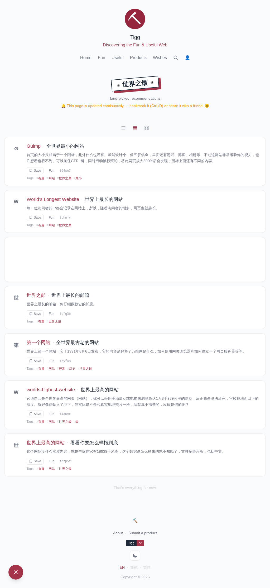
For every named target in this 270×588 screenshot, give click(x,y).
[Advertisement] (135, 259)
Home (85, 57)
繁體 (147, 567)
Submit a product (142, 533)
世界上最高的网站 (46, 442)
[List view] (123, 128)
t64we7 (65, 170)
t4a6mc (65, 414)
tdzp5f (65, 461)
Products (138, 57)
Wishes (160, 57)
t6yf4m (65, 361)
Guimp (34, 146)
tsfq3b (65, 314)
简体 (134, 567)
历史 (71, 368)
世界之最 (64, 178)
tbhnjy (65, 217)
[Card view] (135, 128)
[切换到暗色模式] (135, 556)
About (118, 533)
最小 (78, 178)
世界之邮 (36, 295)
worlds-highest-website (51, 389)
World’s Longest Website (53, 199)
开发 (61, 368)
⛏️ (135, 520)
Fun (101, 57)
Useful (118, 57)
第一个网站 (38, 342)
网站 (51, 178)
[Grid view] (146, 128)
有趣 (40, 178)
